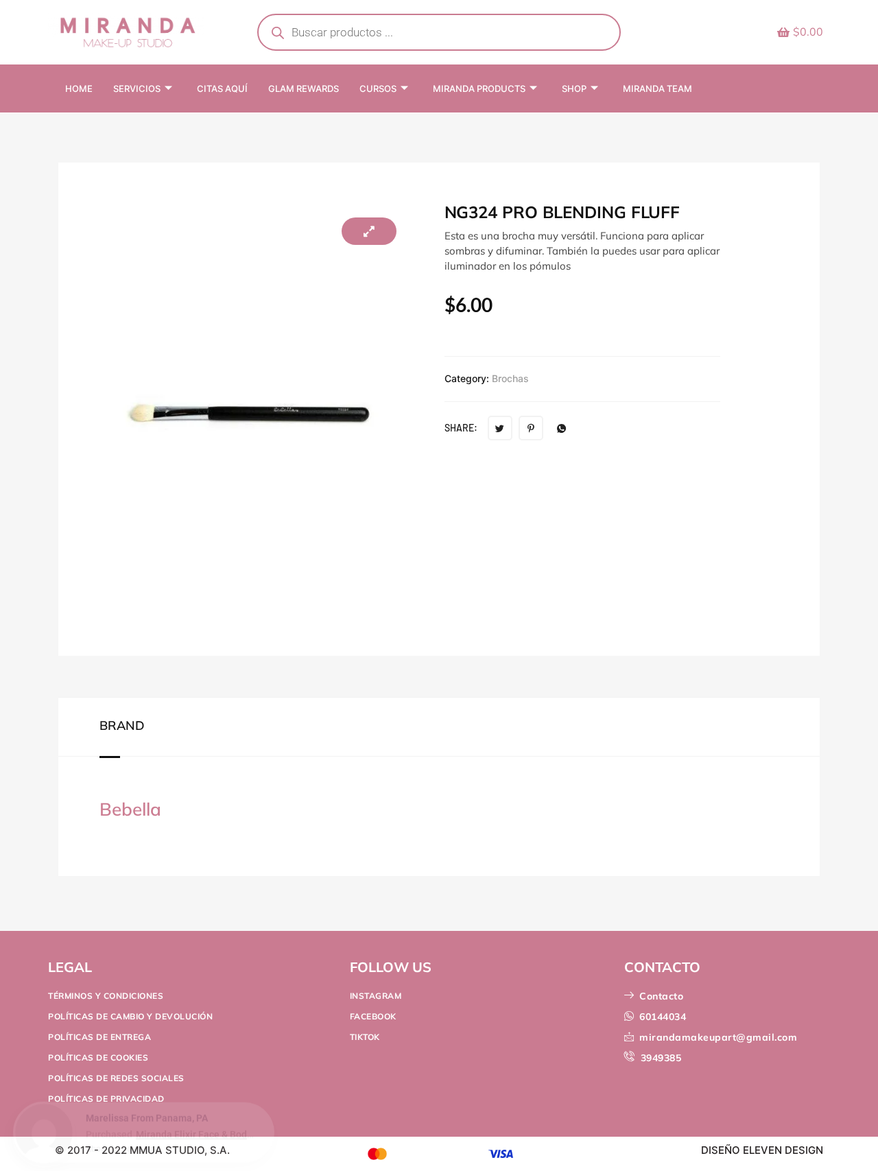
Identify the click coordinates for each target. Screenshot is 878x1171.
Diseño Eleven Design (762, 1150)
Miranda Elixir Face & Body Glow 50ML (196, 1136)
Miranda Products (479, 88)
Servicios (137, 88)
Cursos (377, 88)
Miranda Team (657, 88)
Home (79, 88)
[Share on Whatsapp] (561, 428)
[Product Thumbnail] (369, 231)
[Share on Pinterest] (531, 428)
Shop (574, 88)
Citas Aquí (222, 88)
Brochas (510, 378)
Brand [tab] (122, 725)
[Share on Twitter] (500, 428)
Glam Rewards (303, 88)
